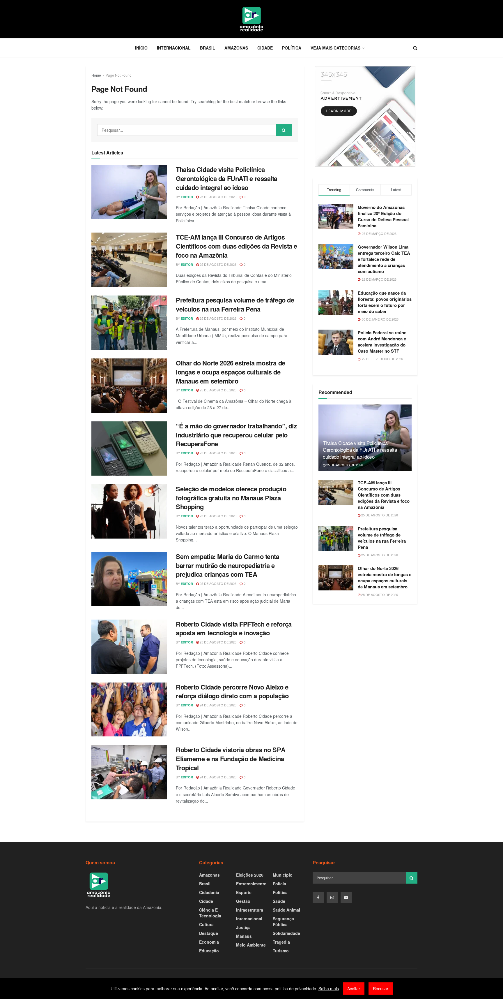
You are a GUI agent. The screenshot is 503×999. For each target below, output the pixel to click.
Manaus (244, 936)
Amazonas (236, 48)
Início (141, 48)
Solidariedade (286, 933)
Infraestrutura (249, 910)
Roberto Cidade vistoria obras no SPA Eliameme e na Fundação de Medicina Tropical (230, 758)
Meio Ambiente (251, 945)
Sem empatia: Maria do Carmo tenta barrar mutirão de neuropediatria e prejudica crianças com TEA (227, 565)
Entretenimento (251, 884)
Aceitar (353, 988)
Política (291, 48)
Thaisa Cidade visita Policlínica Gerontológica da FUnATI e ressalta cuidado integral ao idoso (226, 178)
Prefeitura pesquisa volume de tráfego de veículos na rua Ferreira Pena (235, 304)
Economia (209, 942)
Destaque (208, 933)
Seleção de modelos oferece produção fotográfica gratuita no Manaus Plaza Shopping (231, 497)
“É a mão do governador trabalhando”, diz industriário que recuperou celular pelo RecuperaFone (236, 435)
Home (96, 75)
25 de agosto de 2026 (217, 196)
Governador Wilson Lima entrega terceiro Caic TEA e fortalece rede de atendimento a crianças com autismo (384, 259)
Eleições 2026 (249, 875)
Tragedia (281, 942)
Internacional (174, 48)
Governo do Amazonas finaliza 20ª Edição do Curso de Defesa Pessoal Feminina (383, 216)
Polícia (279, 884)
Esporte (244, 892)
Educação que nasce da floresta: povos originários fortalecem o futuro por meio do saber (385, 302)
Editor (187, 197)
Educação (209, 951)
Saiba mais (328, 988)
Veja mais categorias (335, 48)
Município (283, 875)
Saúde (279, 901)
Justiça (243, 927)
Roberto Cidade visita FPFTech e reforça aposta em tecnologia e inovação (234, 628)
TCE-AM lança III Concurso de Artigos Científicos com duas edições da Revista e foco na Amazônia (236, 246)
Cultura (206, 924)
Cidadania (209, 892)
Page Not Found (119, 75)
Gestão (243, 901)
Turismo (281, 951)
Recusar (380, 988)
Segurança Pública (283, 921)
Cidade (265, 48)
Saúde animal (286, 910)
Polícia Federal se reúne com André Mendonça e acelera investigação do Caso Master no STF (382, 341)
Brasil (207, 48)
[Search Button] (284, 130)
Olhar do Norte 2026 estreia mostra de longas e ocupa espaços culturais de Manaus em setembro (230, 372)
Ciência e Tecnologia (210, 913)
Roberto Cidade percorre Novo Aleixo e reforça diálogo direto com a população (232, 691)
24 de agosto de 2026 (217, 705)
